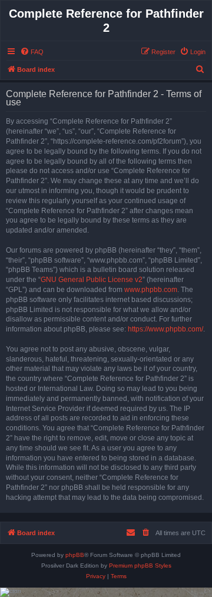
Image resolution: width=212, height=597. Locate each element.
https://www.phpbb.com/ (165, 329)
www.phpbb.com (150, 290)
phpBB (74, 555)
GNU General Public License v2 (92, 280)
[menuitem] (32, 52)
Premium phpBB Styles (140, 565)
